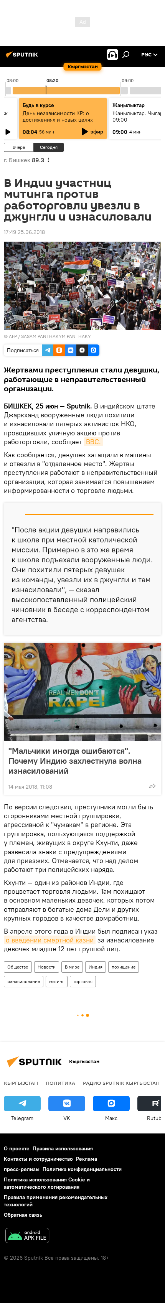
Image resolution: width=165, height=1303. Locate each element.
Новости (47, 967)
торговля (82, 981)
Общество (17, 967)
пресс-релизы (22, 1169)
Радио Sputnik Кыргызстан (121, 1082)
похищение (123, 967)
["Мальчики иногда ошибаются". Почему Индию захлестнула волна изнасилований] (82, 692)
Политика (60, 1082)
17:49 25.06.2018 (24, 232)
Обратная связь (23, 1214)
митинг (56, 981)
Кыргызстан (21, 1082)
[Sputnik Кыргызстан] (23, 57)
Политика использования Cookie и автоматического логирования (47, 1183)
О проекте (17, 1148)
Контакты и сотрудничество (38, 1158)
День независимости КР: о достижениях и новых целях (58, 116)
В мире (72, 967)
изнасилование (23, 981)
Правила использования (63, 1148)
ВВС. (93, 441)
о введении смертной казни (50, 940)
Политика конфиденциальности (82, 1169)
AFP (13, 336)
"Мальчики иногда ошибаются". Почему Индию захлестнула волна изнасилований (75, 761)
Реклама (86, 1158)
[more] (152, 786)
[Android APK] (27, 1236)
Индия (95, 967)
